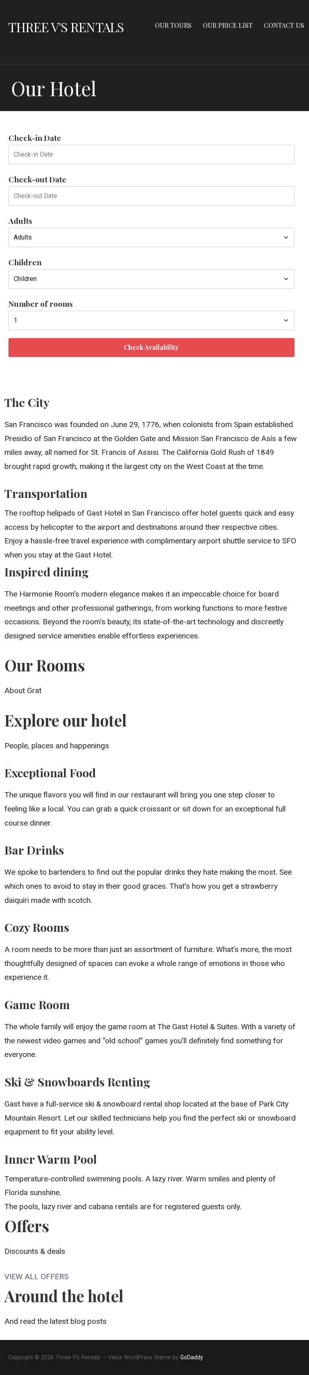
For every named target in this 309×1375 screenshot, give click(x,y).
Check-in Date (34, 137)
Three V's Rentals (66, 26)
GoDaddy (191, 1357)
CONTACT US (284, 25)
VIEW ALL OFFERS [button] (36, 1276)
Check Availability (151, 347)
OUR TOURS (173, 25)
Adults (20, 220)
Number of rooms (40, 303)
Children (24, 262)
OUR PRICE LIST (228, 25)
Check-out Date (37, 179)
